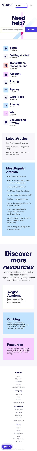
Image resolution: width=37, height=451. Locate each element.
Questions (18, 418)
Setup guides (18, 409)
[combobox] (21, 5)
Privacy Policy (18, 433)
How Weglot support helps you (17, 143)
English (18, 5)
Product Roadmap (18, 439)
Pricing (18, 384)
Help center (18, 412)
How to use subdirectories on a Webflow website (17, 153)
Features (18, 376)
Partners (18, 400)
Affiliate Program (18, 402)
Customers (18, 381)
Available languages (18, 387)
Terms (18, 430)
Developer (18, 415)
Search (31, 30)
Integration (18, 379)
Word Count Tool (18, 420)
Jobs (18, 397)
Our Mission (18, 394)
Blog (18, 436)
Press (18, 428)
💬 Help (7, 447)
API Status (19, 441)
